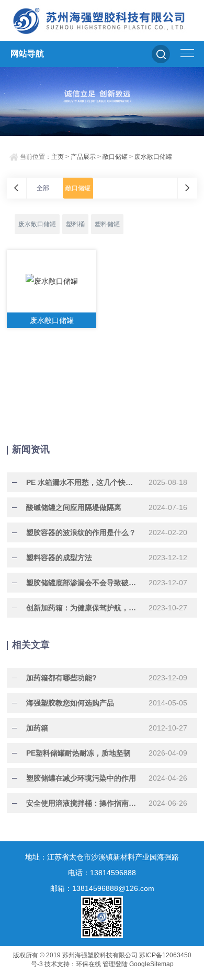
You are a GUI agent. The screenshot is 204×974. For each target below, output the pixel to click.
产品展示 (83, 156)
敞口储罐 (115, 156)
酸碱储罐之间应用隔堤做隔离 (73, 507)
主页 (57, 156)
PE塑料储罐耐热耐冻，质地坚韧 (78, 753)
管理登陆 (115, 964)
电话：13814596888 (102, 872)
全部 (43, 188)
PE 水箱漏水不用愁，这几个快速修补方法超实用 (81, 482)
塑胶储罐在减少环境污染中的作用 (81, 778)
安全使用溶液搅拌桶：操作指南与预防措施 (81, 803)
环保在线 (88, 964)
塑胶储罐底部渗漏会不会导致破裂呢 (81, 582)
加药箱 (37, 728)
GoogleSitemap (151, 964)
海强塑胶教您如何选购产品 (70, 703)
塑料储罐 (107, 224)
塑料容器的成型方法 (59, 557)
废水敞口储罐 (153, 156)
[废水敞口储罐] (51, 281)
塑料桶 (75, 224)
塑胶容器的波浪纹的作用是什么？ (81, 532)
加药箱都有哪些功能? (61, 678)
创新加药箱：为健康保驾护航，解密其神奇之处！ (81, 608)
